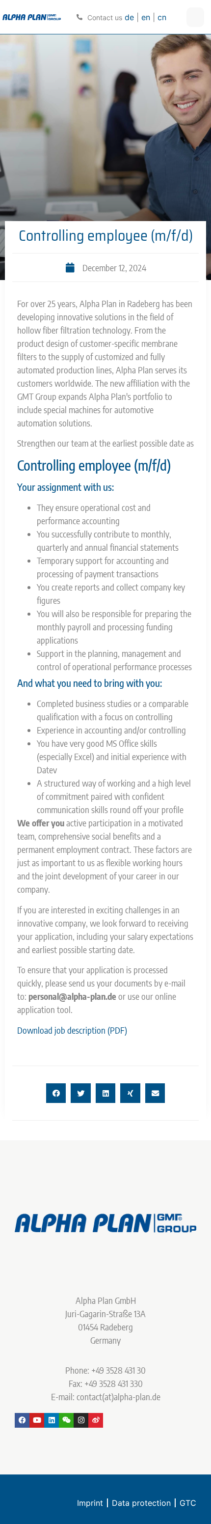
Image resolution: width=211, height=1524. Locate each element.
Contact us (104, 17)
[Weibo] (95, 1420)
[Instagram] (81, 1420)
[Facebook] (22, 1420)
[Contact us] (79, 17)
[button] (56, 1093)
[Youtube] (36, 1420)
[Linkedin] (51, 1420)
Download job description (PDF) (72, 1030)
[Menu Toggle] (195, 17)
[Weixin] (66, 1420)
